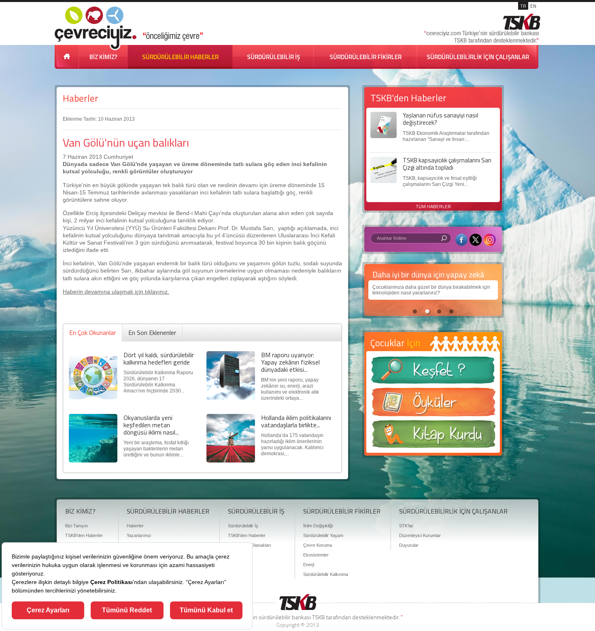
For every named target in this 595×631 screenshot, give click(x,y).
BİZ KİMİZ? (103, 57)
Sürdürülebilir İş (243, 525)
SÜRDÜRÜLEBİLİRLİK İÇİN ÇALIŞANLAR (478, 57)
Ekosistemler (316, 554)
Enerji (308, 564)
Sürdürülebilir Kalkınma (325, 574)
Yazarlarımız (139, 535)
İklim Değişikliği (318, 525)
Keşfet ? (433, 372)
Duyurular (409, 545)
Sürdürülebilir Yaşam (323, 535)
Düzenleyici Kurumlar (420, 535)
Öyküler (433, 404)
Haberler (80, 98)
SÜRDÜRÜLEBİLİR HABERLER (180, 57)
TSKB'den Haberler (84, 535)
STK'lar (406, 525)
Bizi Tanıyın (76, 525)
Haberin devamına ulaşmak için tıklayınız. (116, 291)
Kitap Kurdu (433, 436)
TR (523, 6)
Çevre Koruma (317, 545)
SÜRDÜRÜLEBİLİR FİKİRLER (365, 57)
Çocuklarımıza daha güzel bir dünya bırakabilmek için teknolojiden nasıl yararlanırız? (431, 290)
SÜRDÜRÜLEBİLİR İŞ (273, 57)
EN (533, 6)
